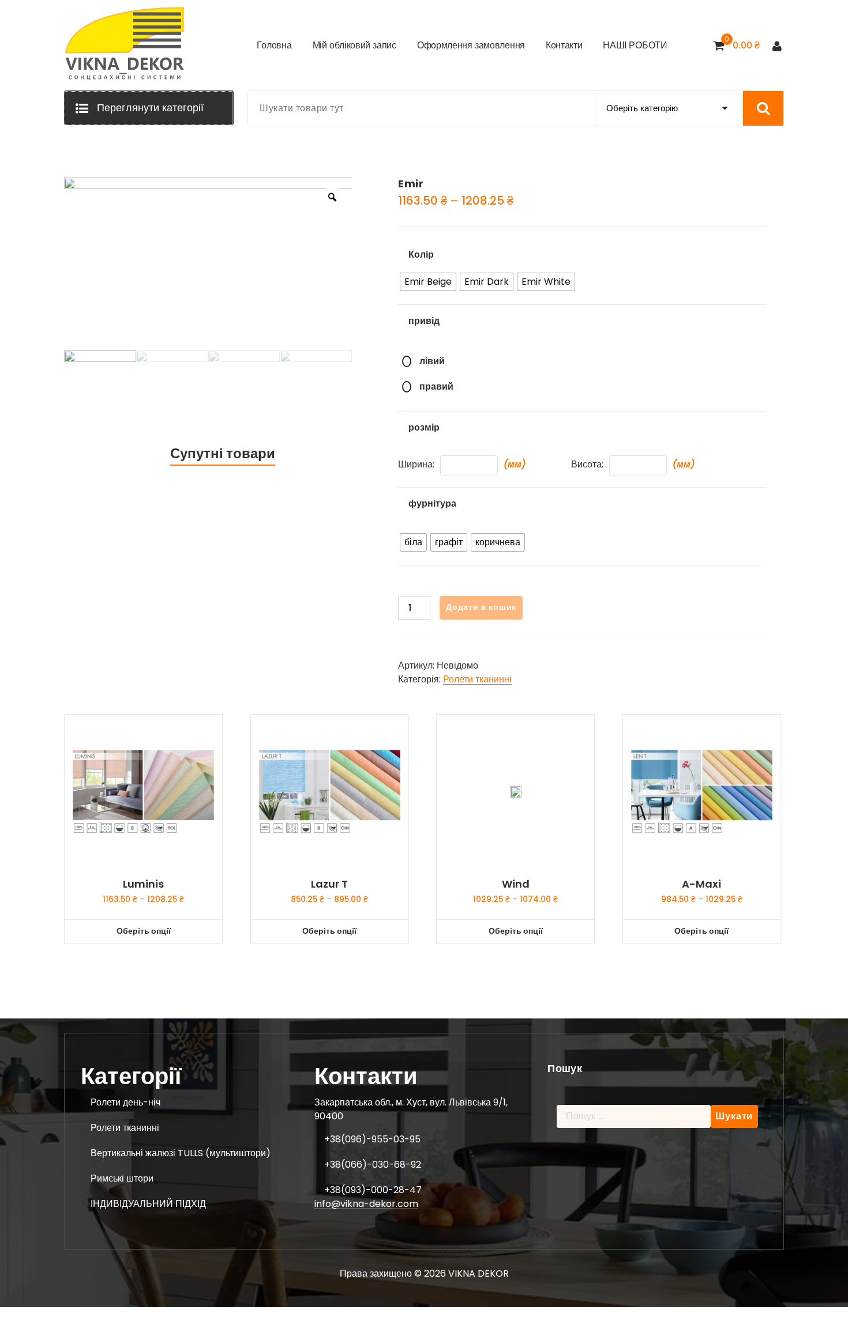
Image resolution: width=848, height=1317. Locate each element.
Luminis (143, 884)
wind (516, 884)
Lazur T (329, 884)
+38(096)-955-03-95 (372, 1139)
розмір (424, 427)
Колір (421, 254)
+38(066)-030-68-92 (372, 1164)
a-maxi (701, 884)
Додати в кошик (481, 607)
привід (424, 320)
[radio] (428, 281)
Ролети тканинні (477, 679)
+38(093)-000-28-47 (373, 1190)
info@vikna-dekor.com (366, 1203)
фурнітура (432, 503)
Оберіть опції (144, 931)
